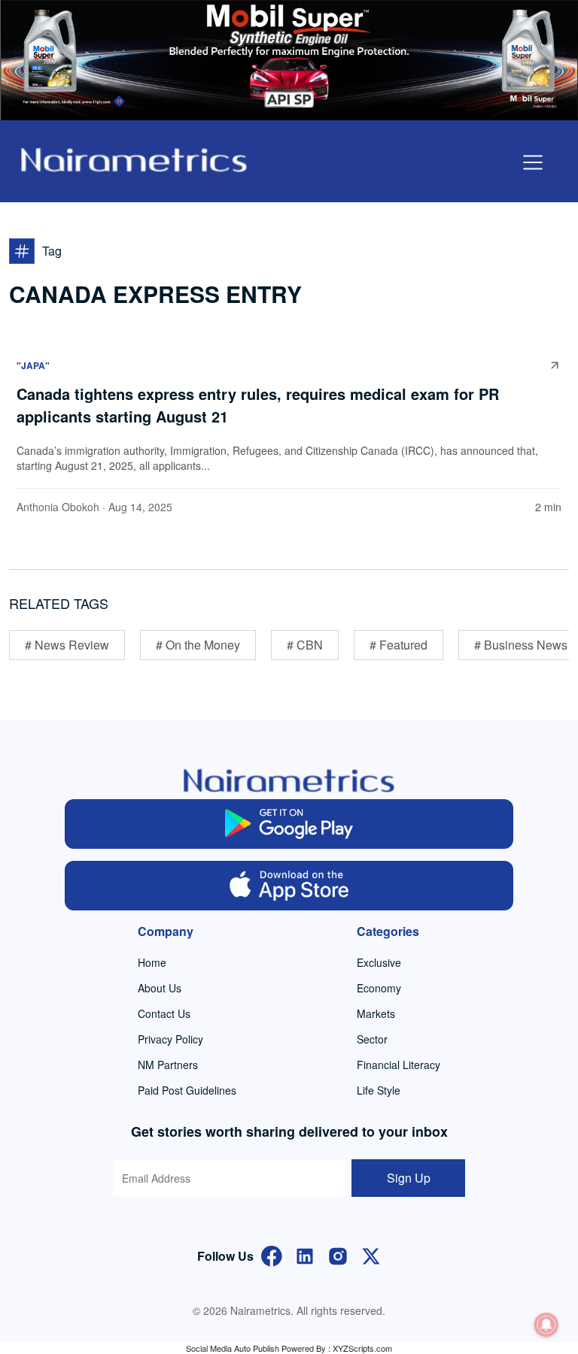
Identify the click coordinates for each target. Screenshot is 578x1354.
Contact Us (164, 1013)
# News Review (67, 644)
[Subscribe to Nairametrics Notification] (546, 1325)
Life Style (378, 1090)
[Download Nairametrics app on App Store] (289, 885)
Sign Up (408, 1177)
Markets (376, 1013)
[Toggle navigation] (533, 162)
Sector (372, 1039)
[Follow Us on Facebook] (271, 1254)
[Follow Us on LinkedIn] (304, 1254)
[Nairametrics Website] (134, 158)
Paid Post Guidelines (187, 1090)
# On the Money (198, 644)
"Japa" (33, 365)
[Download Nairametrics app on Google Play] (289, 824)
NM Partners (168, 1064)
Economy (379, 987)
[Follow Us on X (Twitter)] (371, 1254)
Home (152, 962)
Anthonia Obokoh (58, 506)
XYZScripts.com (362, 1348)
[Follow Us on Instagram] (337, 1254)
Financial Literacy (398, 1064)
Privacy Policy (170, 1039)
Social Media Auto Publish (232, 1348)
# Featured (398, 644)
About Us (159, 987)
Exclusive (379, 962)
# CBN (305, 644)
